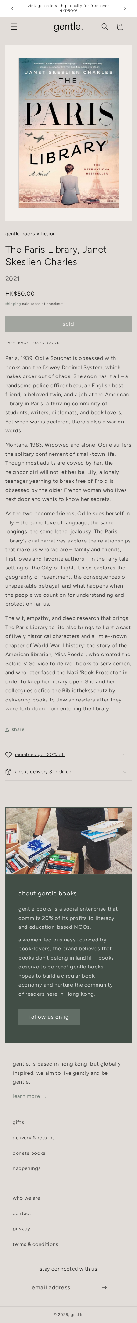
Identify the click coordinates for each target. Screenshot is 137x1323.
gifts (18, 1122)
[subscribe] (104, 1288)
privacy (21, 1229)
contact (22, 1213)
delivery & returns (34, 1137)
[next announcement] (125, 9)
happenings (27, 1168)
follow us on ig (49, 1017)
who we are (26, 1198)
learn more (30, 1096)
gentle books (20, 233)
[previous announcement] (12, 9)
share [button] (18, 729)
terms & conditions (35, 1244)
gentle (77, 1315)
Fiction (48, 233)
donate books (29, 1153)
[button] (14, 26)
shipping (13, 304)
